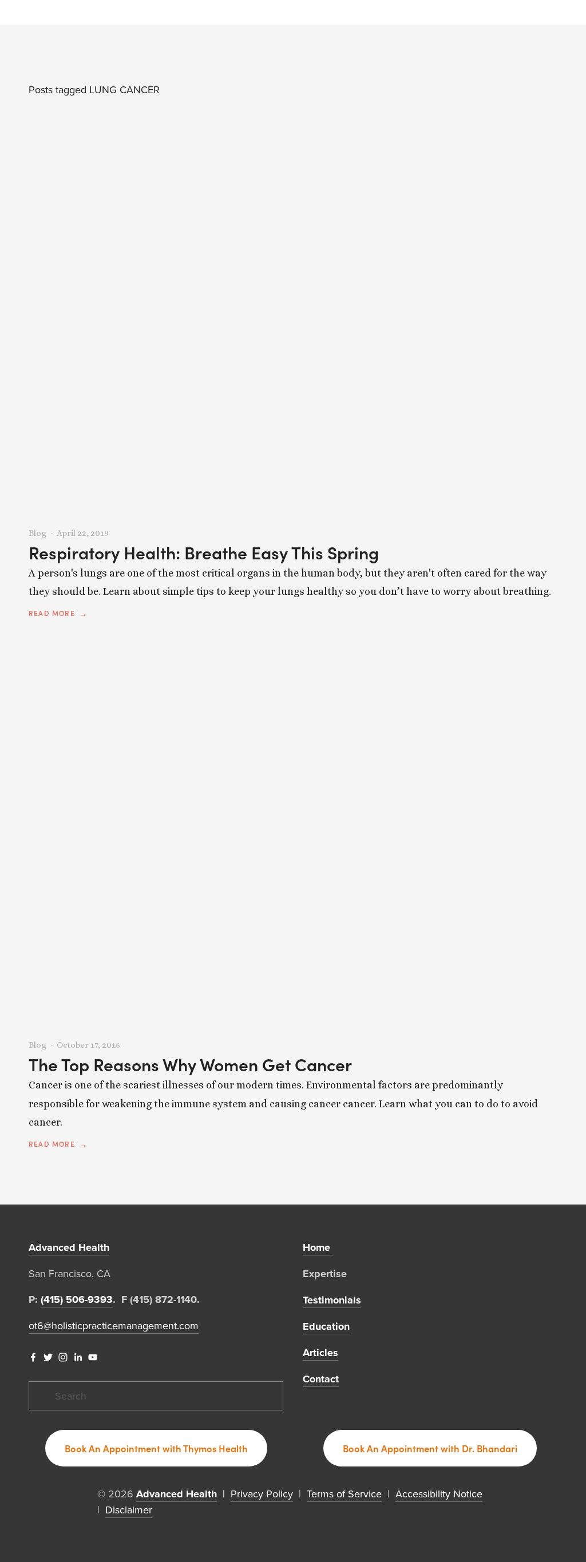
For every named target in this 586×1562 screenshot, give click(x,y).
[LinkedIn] (77, 1357)
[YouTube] (92, 1357)
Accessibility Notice (438, 1494)
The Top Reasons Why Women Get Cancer (190, 1064)
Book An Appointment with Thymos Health (156, 1448)
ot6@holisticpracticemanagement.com (114, 1325)
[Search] (33, 12)
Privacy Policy (262, 1494)
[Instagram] (63, 1357)
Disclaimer (128, 1510)
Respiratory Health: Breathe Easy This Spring (204, 552)
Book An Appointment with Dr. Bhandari (430, 1448)
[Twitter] (48, 1357)
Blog (37, 533)
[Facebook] (33, 1357)
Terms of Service (344, 1494)
